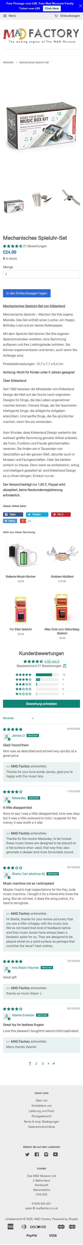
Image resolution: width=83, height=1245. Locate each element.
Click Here (52, 8)
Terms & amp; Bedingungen (41, 1121)
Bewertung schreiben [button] (41, 704)
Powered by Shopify (65, 1219)
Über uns (41, 1100)
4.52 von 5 (52, 661)
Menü (12, 15)
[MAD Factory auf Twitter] (27, 1155)
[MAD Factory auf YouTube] (55, 1155)
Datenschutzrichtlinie (41, 1126)
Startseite (8, 62)
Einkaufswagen (70, 15)
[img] (12, 729)
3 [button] (43, 1063)
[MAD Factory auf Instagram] (46, 1155)
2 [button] (36, 1063)
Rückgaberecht (41, 1116)
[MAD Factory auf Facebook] (36, 1155)
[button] (13, 246)
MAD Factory (42, 1219)
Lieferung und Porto (41, 1111)
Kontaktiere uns (42, 1105)
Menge (8, 267)
